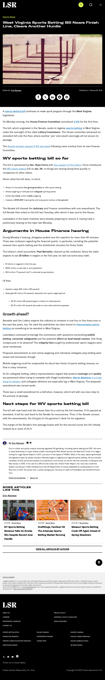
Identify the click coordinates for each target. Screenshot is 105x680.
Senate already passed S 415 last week (29, 146)
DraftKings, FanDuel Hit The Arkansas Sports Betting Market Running (51, 530)
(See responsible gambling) (23, 589)
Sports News (9, 17)
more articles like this (17, 488)
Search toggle (91, 5)
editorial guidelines (17, 478)
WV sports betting (16, 168)
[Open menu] (100, 4)
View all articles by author (52, 549)
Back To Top (99, 562)
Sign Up (80, 4)
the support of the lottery (67, 164)
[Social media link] (38, 97)
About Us (34, 478)
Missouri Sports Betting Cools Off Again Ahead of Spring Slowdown (86, 530)
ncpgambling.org (30, 587)
